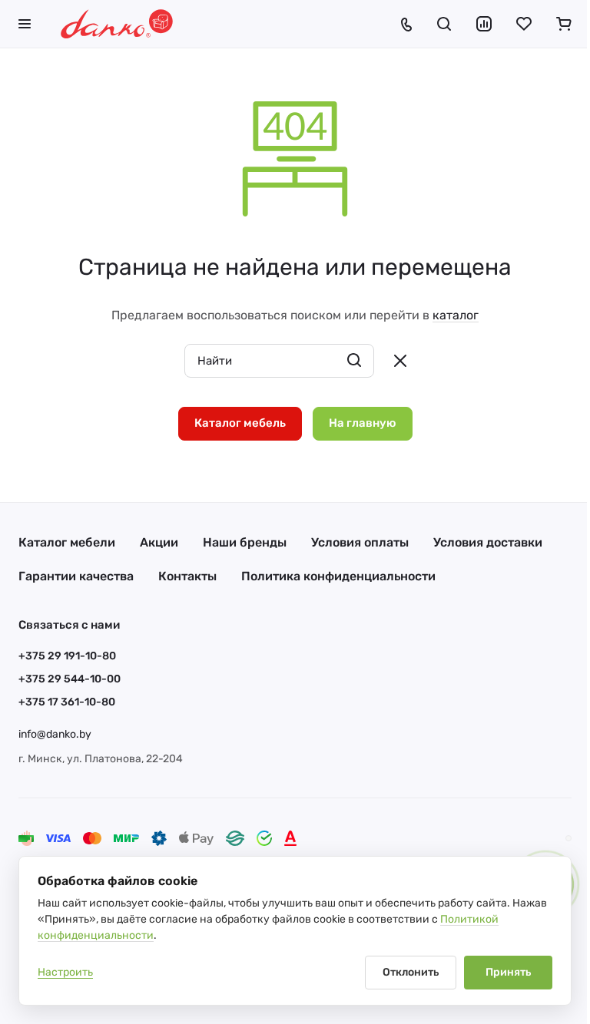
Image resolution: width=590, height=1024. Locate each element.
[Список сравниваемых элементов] (484, 23)
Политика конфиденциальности (338, 576)
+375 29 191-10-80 (67, 655)
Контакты (187, 576)
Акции (159, 542)
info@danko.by (54, 734)
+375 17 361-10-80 (66, 702)
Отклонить (411, 972)
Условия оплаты (360, 542)
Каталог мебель (240, 423)
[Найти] (354, 361)
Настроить (65, 972)
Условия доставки (487, 542)
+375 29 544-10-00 (69, 678)
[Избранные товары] (524, 23)
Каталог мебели (66, 542)
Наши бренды (245, 542)
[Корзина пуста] (564, 23)
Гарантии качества (76, 576)
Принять (508, 972)
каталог (456, 315)
